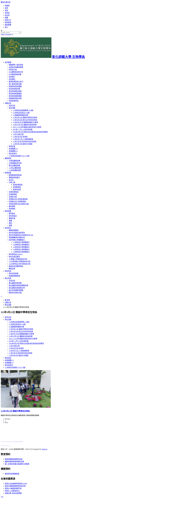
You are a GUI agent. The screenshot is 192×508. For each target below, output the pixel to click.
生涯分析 (12, 280)
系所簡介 (12, 77)
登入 (6, 27)
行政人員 (12, 182)
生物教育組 (17, 187)
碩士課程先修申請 (15, 283)
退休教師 (12, 208)
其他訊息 (12, 146)
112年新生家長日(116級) (21, 113)
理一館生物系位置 (15, 84)
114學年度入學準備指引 (21, 249)
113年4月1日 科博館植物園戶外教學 (25, 122)
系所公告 (12, 105)
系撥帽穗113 (13, 151)
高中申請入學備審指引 (17, 240)
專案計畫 (12, 218)
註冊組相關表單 (14, 276)
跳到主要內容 (5, 2)
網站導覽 (8, 25)
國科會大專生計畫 (15, 292)
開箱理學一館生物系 (16, 65)
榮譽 (10, 225)
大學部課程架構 (14, 161)
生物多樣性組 (17, 184)
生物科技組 (17, 189)
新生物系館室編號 (15, 93)
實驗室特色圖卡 (14, 177)
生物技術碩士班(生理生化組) (19, 204)
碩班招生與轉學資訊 (16, 266)
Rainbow (45, 449)
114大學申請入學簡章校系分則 (19, 261)
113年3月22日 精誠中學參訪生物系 (25, 117)
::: (1, 296)
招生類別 (12, 79)
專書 (10, 220)
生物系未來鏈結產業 (16, 67)
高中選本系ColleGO (16, 254)
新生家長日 (13, 153)
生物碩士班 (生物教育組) (17, 201)
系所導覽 (8, 62)
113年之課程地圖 (15, 168)
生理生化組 (13, 196)
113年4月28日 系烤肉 (20, 137)
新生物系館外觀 (14, 89)
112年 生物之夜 (18, 134)
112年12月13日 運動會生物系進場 (24, 125)
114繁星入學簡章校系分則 (18, 259)
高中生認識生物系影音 (17, 232)
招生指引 (8, 228)
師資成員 (8, 172)
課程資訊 (8, 158)
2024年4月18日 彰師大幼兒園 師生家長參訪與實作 (30, 132)
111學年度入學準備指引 (21, 247)
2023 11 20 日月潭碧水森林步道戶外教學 (27, 127)
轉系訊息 (12, 268)
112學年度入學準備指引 (21, 244)
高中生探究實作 (14, 256)
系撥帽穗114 (13, 149)
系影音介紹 (13, 69)
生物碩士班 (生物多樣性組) (18, 199)
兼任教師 (12, 206)
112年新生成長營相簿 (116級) (23, 110)
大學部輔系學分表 (15, 163)
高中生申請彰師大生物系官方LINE (21, 235)
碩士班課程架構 (14, 165)
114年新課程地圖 (15, 170)
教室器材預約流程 (15, 98)
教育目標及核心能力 (16, 81)
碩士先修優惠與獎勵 (16, 290)
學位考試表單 (13, 273)
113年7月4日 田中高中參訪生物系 (24, 141)
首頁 (8, 300)
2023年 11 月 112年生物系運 (22, 129)
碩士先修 (8, 278)
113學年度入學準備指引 (21, 242)
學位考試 (8, 271)
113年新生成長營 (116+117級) (19, 156)
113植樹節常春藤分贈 (20, 115)
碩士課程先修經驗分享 (17, 288)
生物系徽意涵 (13, 101)
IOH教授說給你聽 (15, 74)
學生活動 (12, 108)
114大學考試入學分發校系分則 (19, 264)
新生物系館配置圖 (15, 96)
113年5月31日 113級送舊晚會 (23, 139)
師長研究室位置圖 (15, 86)
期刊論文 (12, 213)
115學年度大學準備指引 (21, 252)
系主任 (11, 180)
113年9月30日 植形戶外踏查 (22, 144)
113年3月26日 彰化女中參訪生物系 (25, 120)
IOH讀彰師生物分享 (16, 72)
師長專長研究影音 (15, 175)
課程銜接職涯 (13, 230)
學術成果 (8, 211)
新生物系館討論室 (15, 91)
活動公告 (8, 103)
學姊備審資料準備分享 (17, 237)
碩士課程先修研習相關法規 (18, 285)
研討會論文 (13, 216)
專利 (10, 223)
